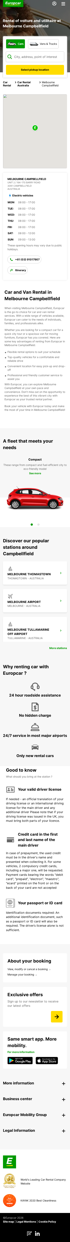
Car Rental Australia (24, 84)
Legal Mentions (26, 1221)
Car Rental (7, 84)
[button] (35, 128)
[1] (31, 524)
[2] (38, 524)
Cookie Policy (47, 1221)
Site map (8, 1221)
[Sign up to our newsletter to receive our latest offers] (57, 1016)
